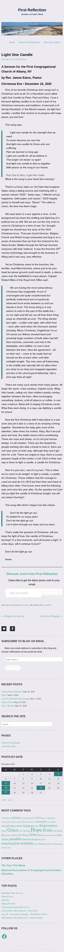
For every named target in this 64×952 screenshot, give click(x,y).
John (54, 831)
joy (3, 835)
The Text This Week (13, 865)
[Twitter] (3, 628)
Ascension (24, 818)
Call (37, 817)
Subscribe (52, 592)
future (4, 830)
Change (43, 818)
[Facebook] (12, 628)
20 (6, 787)
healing (26, 830)
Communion (50, 818)
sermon (26, 843)
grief (21, 831)
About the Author (52, 42)
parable (15, 838)
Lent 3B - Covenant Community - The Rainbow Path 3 (24, 914)
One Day (5, 900)
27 (6, 792)
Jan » (11, 799)
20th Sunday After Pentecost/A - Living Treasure (22, 917)
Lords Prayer (22, 835)
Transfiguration (57, 844)
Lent (8, 835)
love (33, 834)
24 (41, 787)
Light (13, 835)
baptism (32, 818)
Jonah (59, 830)
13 (6, 782)
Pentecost (26, 839)
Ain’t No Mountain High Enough (15, 698)
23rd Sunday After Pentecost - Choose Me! (19, 910)
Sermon (26, 604)
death (53, 822)
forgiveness (48, 825)
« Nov (4, 799)
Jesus (47, 830)
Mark (39, 835)
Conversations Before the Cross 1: (15, 907)
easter (19, 826)
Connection (5, 822)
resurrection (10, 843)
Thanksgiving (44, 843)
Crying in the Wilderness (11, 691)
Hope (36, 829)
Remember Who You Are (12, 892)
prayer (34, 839)
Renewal (42, 839)
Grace (13, 830)
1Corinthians (6, 818)
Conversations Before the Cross (22, 822)
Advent (16, 818)
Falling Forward (8, 903)
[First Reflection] (32, 28)
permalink (46, 604)
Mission (46, 835)
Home (12, 42)
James (23, 59)
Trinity (4, 847)
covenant (40, 821)
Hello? (4, 695)
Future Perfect (7, 702)
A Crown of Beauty (51, 616)
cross (49, 822)
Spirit (35, 844)
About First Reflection (29, 42)
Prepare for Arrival (12, 616)
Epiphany (28, 826)
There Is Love (7, 896)
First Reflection (32, 10)
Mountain (52, 835)
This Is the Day (7, 705)
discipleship (8, 825)
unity (9, 847)
